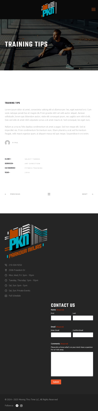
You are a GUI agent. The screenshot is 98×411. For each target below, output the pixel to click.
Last (74, 313)
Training (38, 168)
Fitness (29, 168)
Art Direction (32, 163)
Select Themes (32, 159)
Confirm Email (78, 330)
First (52, 313)
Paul (16, 142)
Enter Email (55, 330)
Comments (59, 344)
